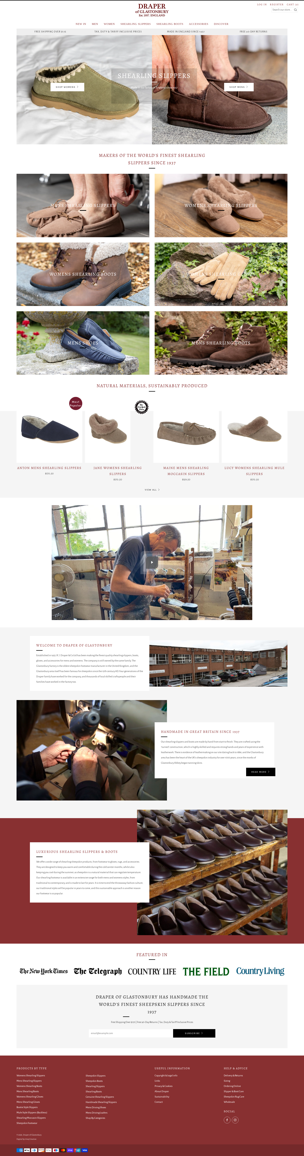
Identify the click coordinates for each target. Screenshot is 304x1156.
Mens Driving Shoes (96, 1107)
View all (151, 489)
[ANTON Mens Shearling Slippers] (49, 430)
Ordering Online (232, 1086)
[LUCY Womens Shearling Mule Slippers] (254, 430)
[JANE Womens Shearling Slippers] (118, 430)
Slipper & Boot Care (234, 1091)
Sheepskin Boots (94, 1081)
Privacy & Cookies (164, 1086)
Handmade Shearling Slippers (101, 1102)
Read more (259, 772)
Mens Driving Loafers (96, 1112)
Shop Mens (237, 87)
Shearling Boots (94, 1091)
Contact (159, 1102)
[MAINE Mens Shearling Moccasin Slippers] (186, 430)
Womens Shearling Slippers (31, 1075)
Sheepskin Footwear (27, 1123)
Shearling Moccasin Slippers (31, 1118)
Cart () (293, 4)
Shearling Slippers (95, 1086)
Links (157, 1081)
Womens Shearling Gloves (30, 1096)
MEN (95, 24)
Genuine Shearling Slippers (100, 1097)
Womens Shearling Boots (29, 1086)
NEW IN (81, 24)
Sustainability (162, 1096)
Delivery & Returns (233, 1075)
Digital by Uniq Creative (26, 1139)
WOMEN (109, 24)
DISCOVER (221, 24)
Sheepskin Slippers (96, 1075)
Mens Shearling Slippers (29, 1081)
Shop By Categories (95, 1118)
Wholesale (229, 1102)
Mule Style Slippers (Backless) (32, 1112)
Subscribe (192, 1033)
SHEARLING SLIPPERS (136, 24)
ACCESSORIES (198, 24)
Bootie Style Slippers (27, 1107)
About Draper (162, 1091)
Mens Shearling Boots (28, 1091)
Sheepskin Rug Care (234, 1096)
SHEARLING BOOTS (169, 24)
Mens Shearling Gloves (28, 1102)
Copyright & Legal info (166, 1075)
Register (277, 4)
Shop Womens (65, 87)
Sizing (227, 1081)
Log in (262, 4)
